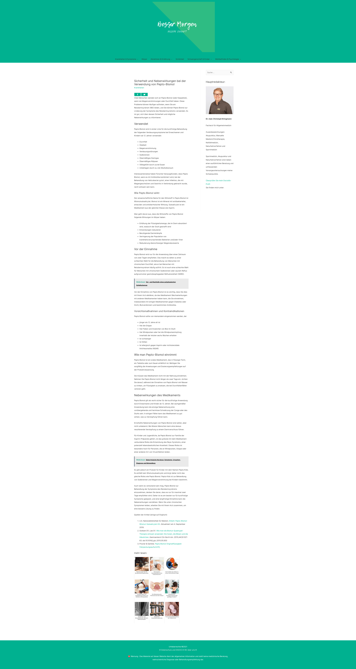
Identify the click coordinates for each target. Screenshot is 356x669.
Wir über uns (189, 650)
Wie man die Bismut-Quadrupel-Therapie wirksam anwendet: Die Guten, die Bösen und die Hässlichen (163, 534)
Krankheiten (139, 88)
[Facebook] (137, 94)
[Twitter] (144, 94)
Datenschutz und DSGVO (171, 650)
